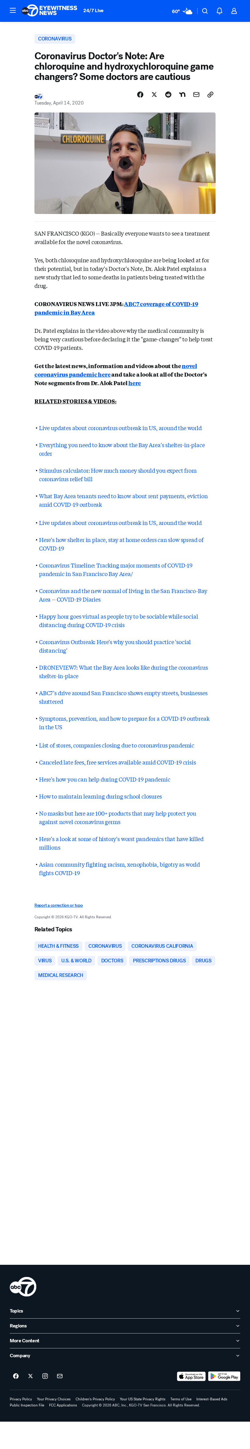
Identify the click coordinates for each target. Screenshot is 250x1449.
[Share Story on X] (154, 94)
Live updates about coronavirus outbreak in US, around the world (120, 428)
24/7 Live (93, 10)
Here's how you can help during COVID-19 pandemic (104, 779)
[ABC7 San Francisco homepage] (49, 11)
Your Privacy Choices (54, 1399)
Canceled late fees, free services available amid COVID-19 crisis (117, 762)
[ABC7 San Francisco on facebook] (16, 1376)
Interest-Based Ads (211, 1399)
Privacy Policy (21, 1399)
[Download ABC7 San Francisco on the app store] (191, 1376)
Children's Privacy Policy (95, 1399)
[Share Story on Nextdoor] (182, 94)
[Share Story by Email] (196, 94)
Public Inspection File (27, 1405)
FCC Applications (63, 1405)
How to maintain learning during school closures (100, 796)
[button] (12, 10)
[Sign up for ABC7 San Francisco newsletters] (60, 1376)
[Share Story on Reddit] (168, 94)
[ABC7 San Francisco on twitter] (30, 1376)
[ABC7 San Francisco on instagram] (45, 1376)
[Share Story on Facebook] (140, 94)
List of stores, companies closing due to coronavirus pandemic (116, 745)
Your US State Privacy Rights (143, 1399)
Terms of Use (180, 1399)
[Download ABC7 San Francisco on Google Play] (224, 1376)
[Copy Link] (210, 94)
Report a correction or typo (58, 905)
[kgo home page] (23, 1286)
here (134, 383)
